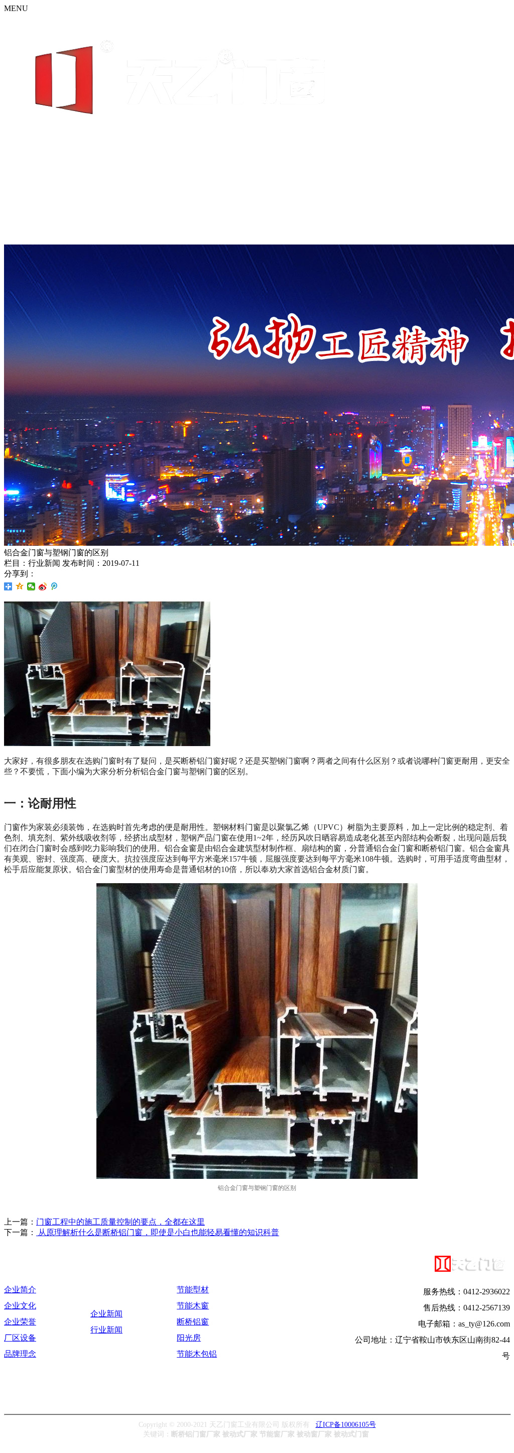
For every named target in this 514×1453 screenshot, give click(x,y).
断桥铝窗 (193, 1321)
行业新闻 (106, 1329)
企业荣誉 (20, 1321)
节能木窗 (193, 1305)
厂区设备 (20, 1338)
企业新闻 (106, 1313)
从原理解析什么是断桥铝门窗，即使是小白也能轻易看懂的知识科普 (157, 1232)
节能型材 (193, 1289)
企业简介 (20, 1289)
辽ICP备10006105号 (346, 1424)
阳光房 (189, 1338)
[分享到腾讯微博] (54, 586)
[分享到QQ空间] (20, 586)
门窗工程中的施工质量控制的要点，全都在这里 (120, 1222)
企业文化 (20, 1305)
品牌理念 (20, 1354)
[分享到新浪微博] (43, 586)
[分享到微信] (31, 586)
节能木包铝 (197, 1354)
